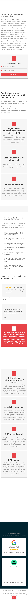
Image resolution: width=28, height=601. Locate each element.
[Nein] (26, 595)
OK (14, 598)
